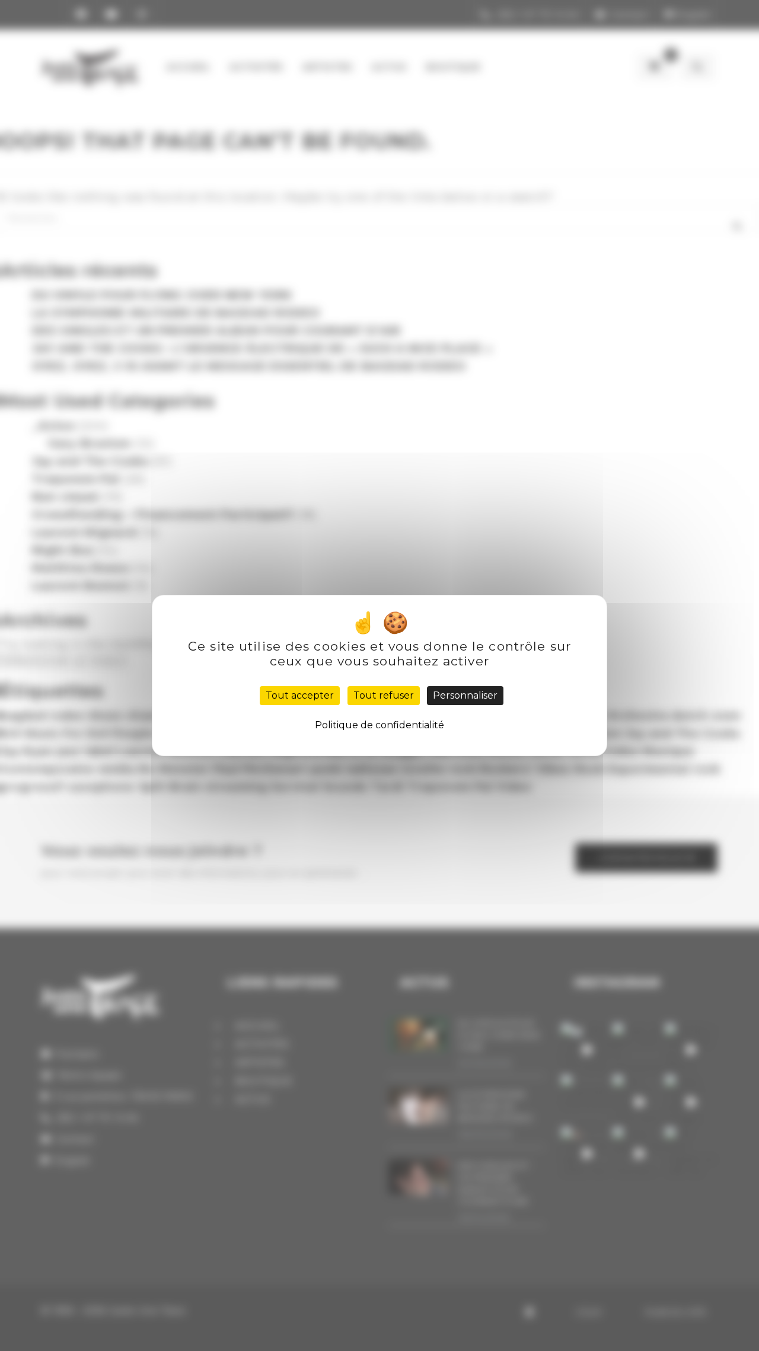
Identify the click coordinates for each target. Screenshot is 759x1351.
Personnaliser (465, 695)
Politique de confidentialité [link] (379, 725)
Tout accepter (300, 695)
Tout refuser (383, 695)
